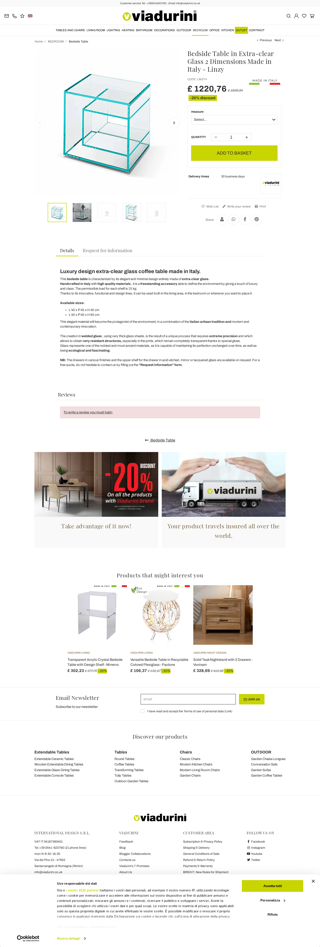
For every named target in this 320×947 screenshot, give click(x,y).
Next (278, 40)
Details (67, 250)
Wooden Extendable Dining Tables (58, 764)
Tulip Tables (123, 775)
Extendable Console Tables (54, 775)
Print (262, 206)
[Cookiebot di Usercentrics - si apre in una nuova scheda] (28, 938)
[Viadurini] (159, 15)
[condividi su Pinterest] (256, 219)
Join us (253, 699)
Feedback (126, 841)
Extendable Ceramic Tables (54, 759)
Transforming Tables (129, 770)
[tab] (67, 250)
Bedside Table (162, 440)
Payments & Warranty (198, 866)
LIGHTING (113, 30)
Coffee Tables (124, 764)
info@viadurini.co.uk (48, 872)
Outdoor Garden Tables (131, 781)
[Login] (296, 15)
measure (197, 111)
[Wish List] (115, 606)
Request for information (107, 250)
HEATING (128, 30)
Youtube (256, 853)
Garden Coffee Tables (266, 775)
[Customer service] (14, 15)
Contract (256, 30)
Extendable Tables (51, 752)
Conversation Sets (264, 764)
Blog (122, 847)
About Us (125, 872)
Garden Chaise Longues (268, 759)
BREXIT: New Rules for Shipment (205, 872)
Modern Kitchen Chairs (196, 764)
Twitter (255, 860)
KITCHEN (227, 30)
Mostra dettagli (68, 938)
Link (228, 711)
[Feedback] (22, 15)
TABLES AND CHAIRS (70, 30)
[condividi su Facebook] (245, 219)
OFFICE (214, 30)
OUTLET (241, 30)
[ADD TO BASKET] (115, 596)
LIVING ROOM (96, 30)
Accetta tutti (272, 886)
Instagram (258, 847)
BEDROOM (200, 30)
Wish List (212, 206)
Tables (121, 752)
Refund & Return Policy (199, 860)
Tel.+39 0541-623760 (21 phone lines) (60, 847)
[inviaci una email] (6, 15)
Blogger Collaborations (135, 853)
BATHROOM (144, 30)
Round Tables (125, 759)
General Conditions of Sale (201, 853)
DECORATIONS (164, 30)
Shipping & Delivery (196, 847)
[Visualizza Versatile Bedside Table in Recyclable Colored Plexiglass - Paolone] (178, 596)
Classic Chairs (190, 759)
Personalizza (270, 900)
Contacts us (127, 860)
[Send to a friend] (222, 219)
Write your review (239, 206)
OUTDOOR (184, 30)
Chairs (186, 752)
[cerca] (288, 15)
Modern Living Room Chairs (200, 770)
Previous (266, 40)
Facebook (258, 841)
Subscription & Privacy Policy (202, 841)
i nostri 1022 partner (82, 890)
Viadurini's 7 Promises (134, 866)
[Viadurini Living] (271, 183)
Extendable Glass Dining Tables (57, 770)
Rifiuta (273, 914)
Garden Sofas (261, 770)
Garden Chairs (190, 775)
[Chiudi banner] (313, 881)
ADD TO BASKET (234, 153)
